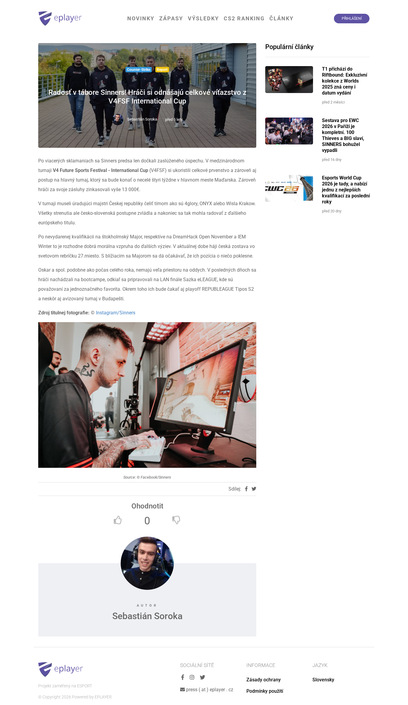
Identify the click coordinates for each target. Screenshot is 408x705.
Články (281, 18)
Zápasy (171, 18)
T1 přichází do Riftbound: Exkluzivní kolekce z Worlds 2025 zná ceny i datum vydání (344, 81)
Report (162, 70)
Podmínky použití (264, 691)
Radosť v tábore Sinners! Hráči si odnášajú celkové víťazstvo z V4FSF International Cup (147, 96)
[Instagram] (192, 677)
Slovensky (323, 680)
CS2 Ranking (244, 18)
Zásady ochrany (263, 680)
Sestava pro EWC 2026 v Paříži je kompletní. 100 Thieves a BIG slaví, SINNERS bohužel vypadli (343, 135)
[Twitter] (202, 677)
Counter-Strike (138, 70)
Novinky (140, 18)
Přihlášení (352, 18)
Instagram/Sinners (115, 313)
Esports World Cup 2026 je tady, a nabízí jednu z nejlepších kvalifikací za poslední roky (346, 190)
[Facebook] (182, 677)
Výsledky (203, 18)
